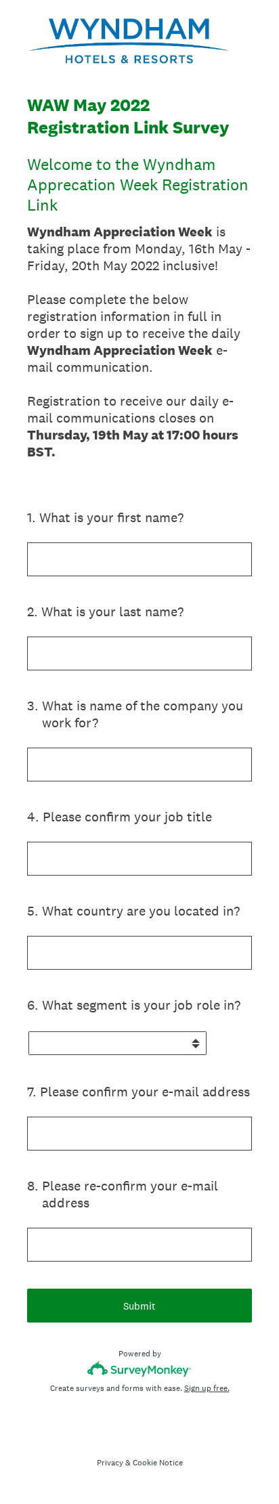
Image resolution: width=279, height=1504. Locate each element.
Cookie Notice (158, 1462)
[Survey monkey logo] (140, 1369)
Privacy (110, 1462)
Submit (139, 1305)
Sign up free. (207, 1388)
